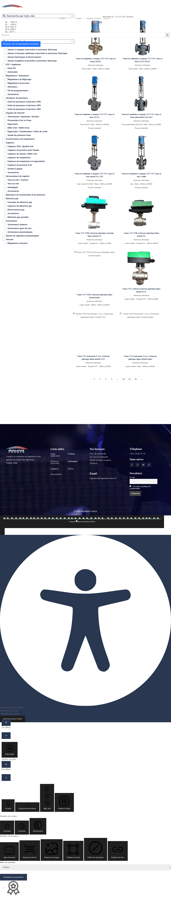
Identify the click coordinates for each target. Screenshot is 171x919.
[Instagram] (137, 464)
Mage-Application (55, 455)
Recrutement (56, 474)
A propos (70, 18)
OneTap (15, 711)
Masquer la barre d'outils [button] (12, 719)
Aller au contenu (7, 862)
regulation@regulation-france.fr (103, 478)
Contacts (54, 469)
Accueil (62, 18)
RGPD (70, 469)
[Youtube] (143, 464)
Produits (71, 454)
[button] (10, 750)
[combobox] (82, 521)
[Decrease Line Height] (6, 777)
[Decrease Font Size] (6, 735)
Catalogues (72, 461)
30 (135, 379)
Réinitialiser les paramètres (13, 877)
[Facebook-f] (132, 464)
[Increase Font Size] (6, 722)
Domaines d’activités (94, 18)
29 (129, 379)
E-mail (132, 477)
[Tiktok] (149, 464)
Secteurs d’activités (54, 462)
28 (123, 379)
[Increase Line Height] (6, 764)
